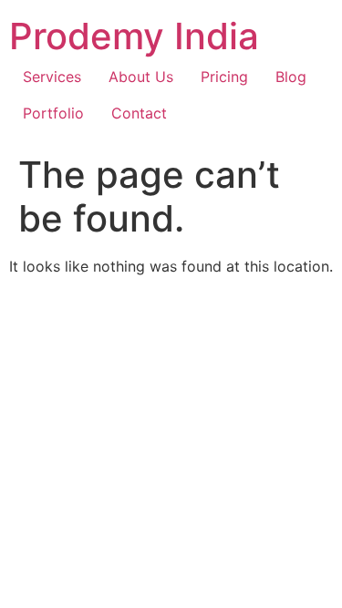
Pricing (224, 76)
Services (52, 76)
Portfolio (53, 113)
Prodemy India (134, 36)
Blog (290, 76)
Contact (139, 113)
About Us (141, 76)
